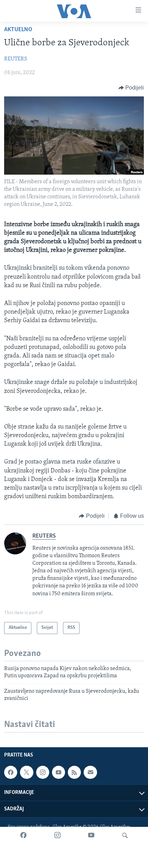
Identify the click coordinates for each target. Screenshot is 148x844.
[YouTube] (91, 835)
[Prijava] (90, 772)
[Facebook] (23, 835)
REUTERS (15, 59)
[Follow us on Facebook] (10, 772)
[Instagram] (57, 835)
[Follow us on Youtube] (58, 772)
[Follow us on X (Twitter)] (26, 772)
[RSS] (74, 772)
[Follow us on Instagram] (42, 772)
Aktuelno (18, 30)
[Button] (131, 87)
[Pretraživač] (125, 835)
